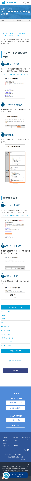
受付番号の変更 (21, 34)
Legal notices (7, 454)
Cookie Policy (15, 468)
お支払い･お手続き (15, 351)
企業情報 (5, 437)
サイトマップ (5, 446)
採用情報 (5, 440)
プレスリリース (15, 437)
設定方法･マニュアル (15, 307)
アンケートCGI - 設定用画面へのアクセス (15, 74)
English (5, 443)
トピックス (15, 445)
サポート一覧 (15, 420)
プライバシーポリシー (21, 454)
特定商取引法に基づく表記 (15, 457)
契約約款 (23, 459)
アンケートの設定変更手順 (9, 34)
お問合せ (15, 371)
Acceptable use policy (11, 459)
